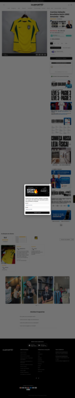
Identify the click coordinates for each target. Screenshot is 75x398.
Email (26, 207)
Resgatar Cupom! (37, 212)
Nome (26, 203)
